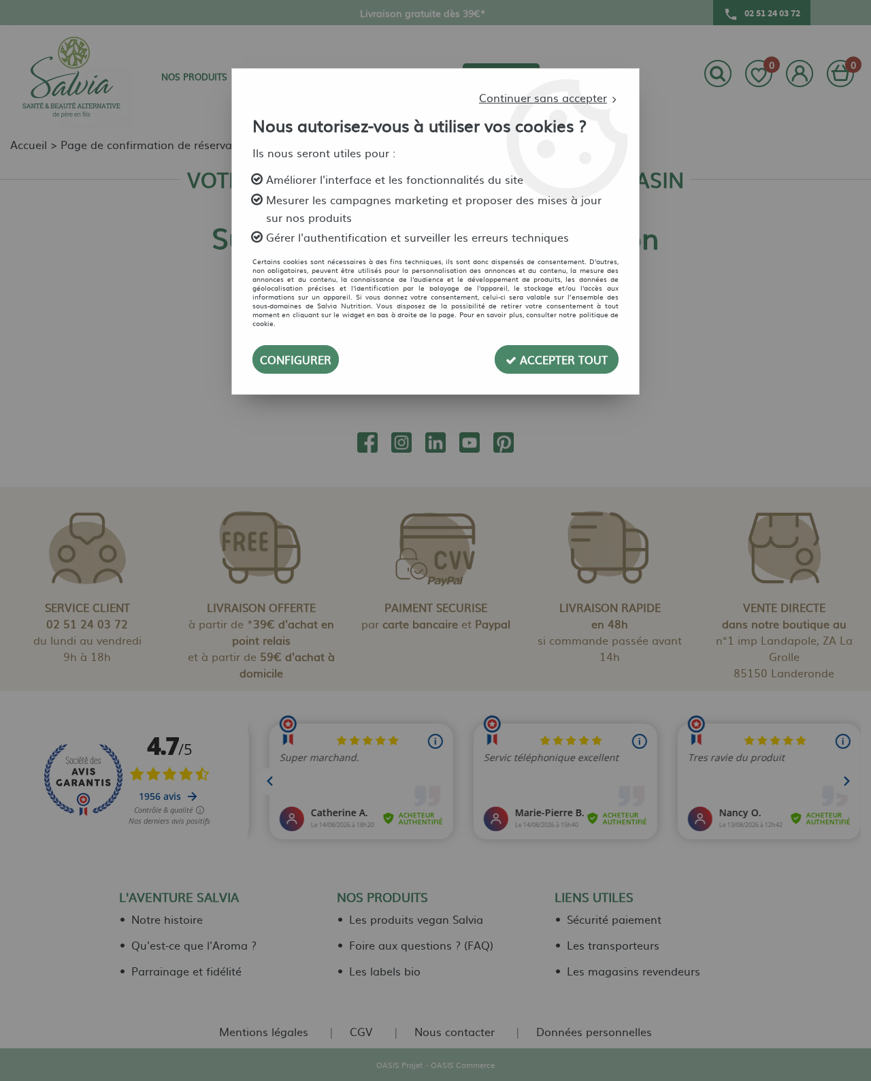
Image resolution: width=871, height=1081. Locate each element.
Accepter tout (562, 359)
